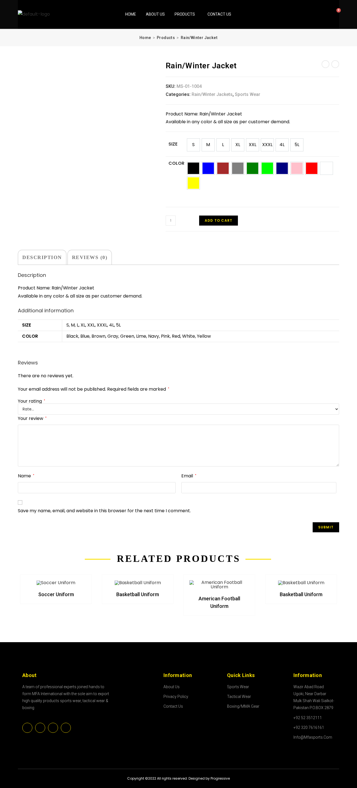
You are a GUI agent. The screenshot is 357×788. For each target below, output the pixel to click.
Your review (32, 418)
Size (172, 144)
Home (130, 14)
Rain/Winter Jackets (212, 94)
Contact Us (219, 14)
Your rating (31, 401)
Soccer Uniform (56, 594)
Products (185, 14)
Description (42, 257)
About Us (155, 14)
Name (26, 476)
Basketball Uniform (137, 594)
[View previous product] (325, 64)
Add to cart (218, 220)
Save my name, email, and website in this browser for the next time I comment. (104, 510)
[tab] (42, 257)
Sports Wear (247, 94)
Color (176, 163)
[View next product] (335, 64)
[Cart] (331, 13)
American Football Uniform (219, 602)
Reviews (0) (90, 257)
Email (188, 476)
